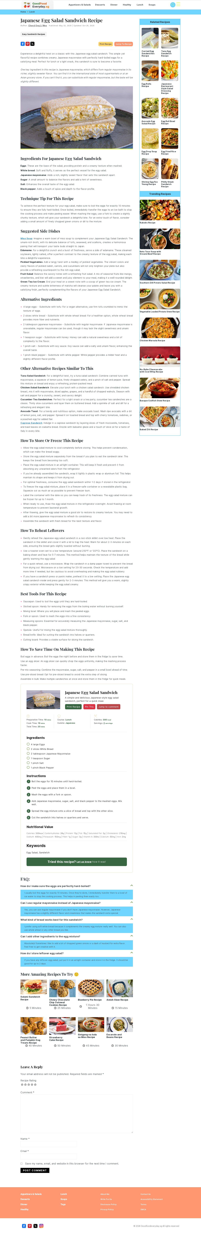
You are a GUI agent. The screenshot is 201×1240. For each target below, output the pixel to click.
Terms (143, 1204)
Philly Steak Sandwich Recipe (167, 184)
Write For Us (106, 1199)
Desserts (100, 4)
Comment (27, 1092)
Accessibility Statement (152, 1199)
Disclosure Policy (108, 1204)
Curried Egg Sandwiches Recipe (148, 53)
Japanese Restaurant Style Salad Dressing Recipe (167, 88)
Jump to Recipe (124, 44)
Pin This (89, 706)
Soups (152, 4)
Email (25, 1151)
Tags (63, 1204)
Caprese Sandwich (31, 423)
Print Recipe (106, 44)
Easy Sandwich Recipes (33, 34)
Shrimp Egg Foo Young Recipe (150, 183)
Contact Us (146, 1194)
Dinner (113, 4)
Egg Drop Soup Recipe (149, 152)
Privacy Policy (107, 1209)
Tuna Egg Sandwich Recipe (166, 53)
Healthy (127, 4)
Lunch (140, 4)
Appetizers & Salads (80, 4)
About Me (104, 1194)
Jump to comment (109, 706)
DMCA (143, 1209)
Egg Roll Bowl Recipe (168, 122)
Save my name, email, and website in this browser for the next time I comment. (72, 1163)
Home (23, 12)
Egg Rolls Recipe (146, 85)
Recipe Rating (28, 1080)
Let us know (84, 861)
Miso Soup (26, 238)
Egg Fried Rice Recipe (168, 152)
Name (25, 1138)
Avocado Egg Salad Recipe (148, 122)
